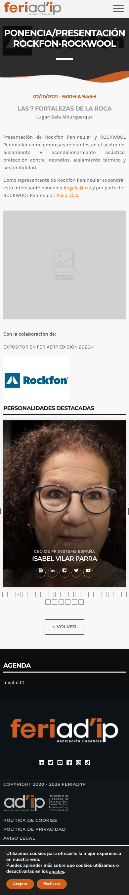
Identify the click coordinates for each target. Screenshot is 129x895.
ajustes (56, 872)
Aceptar (20, 884)
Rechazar (51, 884)
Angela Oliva (77, 188)
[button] (5, 594)
